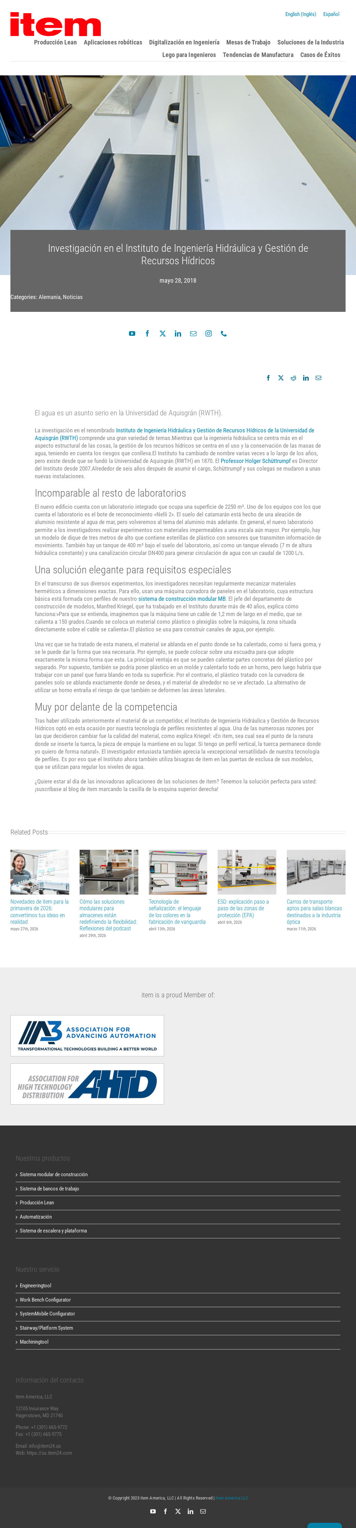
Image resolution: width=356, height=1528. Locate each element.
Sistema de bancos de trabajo (49, 1189)
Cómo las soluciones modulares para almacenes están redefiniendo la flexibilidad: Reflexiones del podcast (109, 872)
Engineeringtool (35, 1285)
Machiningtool (34, 1342)
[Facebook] (268, 377)
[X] (281, 377)
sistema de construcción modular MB (182, 598)
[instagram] (209, 333)
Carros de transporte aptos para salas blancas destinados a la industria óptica (316, 872)
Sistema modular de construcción (54, 1174)
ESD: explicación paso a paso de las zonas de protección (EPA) (247, 872)
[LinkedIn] (306, 377)
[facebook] (147, 333)
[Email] (318, 377)
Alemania (49, 296)
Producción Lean (37, 1202)
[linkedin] (178, 333)
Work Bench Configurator (45, 1300)
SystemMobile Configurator (47, 1314)
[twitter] (163, 333)
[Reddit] (293, 377)
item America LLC (232, 1498)
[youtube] (132, 333)
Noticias (73, 296)
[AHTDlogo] (87, 1017)
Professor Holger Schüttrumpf (256, 460)
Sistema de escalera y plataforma (53, 1231)
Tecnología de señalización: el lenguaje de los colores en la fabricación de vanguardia (178, 872)
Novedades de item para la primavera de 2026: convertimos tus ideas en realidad (40, 872)
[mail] (193, 333)
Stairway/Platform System (46, 1328)
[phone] (224, 333)
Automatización (36, 1217)
